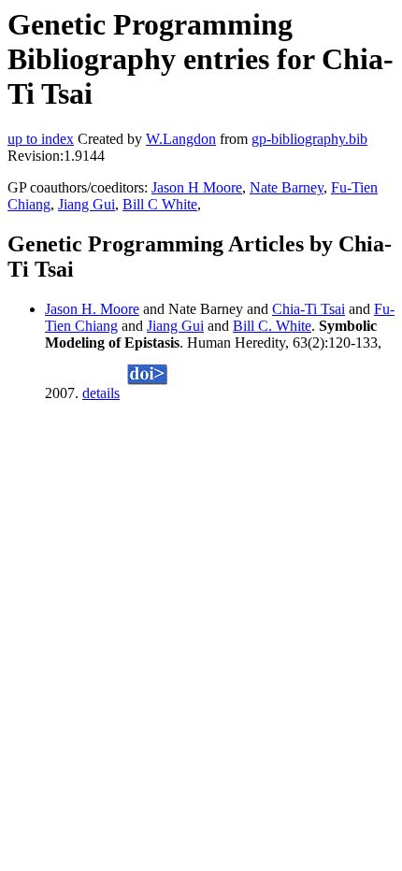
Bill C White (159, 204)
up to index (40, 139)
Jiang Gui (86, 204)
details (101, 393)
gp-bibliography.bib (309, 139)
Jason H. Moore (92, 309)
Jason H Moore (196, 187)
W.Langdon (181, 139)
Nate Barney (286, 187)
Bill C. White (272, 326)
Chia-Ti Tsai (308, 309)
